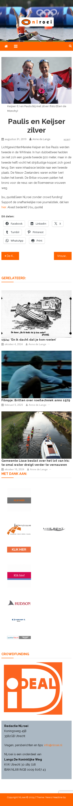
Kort (67, 139)
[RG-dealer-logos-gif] (19, 549)
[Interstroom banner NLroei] (19, 529)
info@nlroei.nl (53, 745)
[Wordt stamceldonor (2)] (19, 576)
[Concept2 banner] (19, 620)
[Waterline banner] (19, 637)
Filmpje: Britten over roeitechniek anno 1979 (35, 400)
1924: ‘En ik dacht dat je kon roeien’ (28, 339)
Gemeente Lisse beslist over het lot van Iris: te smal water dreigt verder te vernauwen (35, 463)
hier (3, 207)
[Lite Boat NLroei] (54, 529)
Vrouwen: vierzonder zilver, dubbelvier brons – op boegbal (64, 256)
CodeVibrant (36, 801)
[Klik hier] (19, 500)
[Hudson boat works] (19, 602)
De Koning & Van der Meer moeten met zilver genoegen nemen (13, 256)
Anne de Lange (41, 139)
